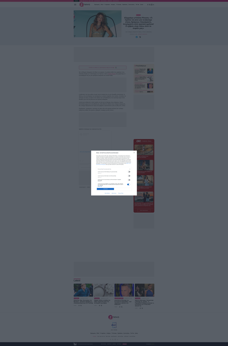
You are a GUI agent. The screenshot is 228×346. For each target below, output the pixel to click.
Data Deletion (107, 193)
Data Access (114, 193)
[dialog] (114, 173)
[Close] (134, 153)
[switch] (128, 172)
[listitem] (114, 169)
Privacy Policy (120, 193)
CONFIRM (105, 188)
